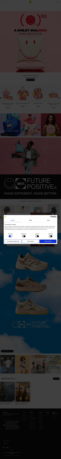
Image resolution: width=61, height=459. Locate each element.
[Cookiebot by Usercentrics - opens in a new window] (51, 217)
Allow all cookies (48, 241)
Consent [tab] (12, 220)
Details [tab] (30, 220)
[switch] (23, 236)
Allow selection (30, 241)
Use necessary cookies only (13, 241)
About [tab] (48, 220)
